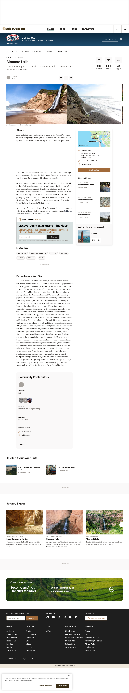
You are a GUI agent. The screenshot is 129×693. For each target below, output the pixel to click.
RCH (13, 78)
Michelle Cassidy (25, 472)
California (68, 211)
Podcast (29, 647)
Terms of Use (65, 240)
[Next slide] (122, 103)
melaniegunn (31, 409)
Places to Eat (11, 641)
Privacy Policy (55, 240)
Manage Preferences (46, 685)
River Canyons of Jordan (17, 539)
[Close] (69, 676)
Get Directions (94, 170)
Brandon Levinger (26, 125)
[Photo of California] (84, 236)
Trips (48, 627)
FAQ (86, 634)
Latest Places (11, 634)
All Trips (48, 631)
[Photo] (105, 187)
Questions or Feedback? (64, 665)
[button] (99, 60)
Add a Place (11, 650)
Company (89, 627)
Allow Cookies (62, 685)
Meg (38, 409)
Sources (21, 444)
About (87, 631)
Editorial (30, 627)
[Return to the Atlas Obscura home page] (14, 29)
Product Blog (70, 641)
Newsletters (31, 650)
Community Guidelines (74, 637)
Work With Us (70, 647)
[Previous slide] (7, 103)
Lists (27, 641)
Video (28, 644)
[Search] (125, 29)
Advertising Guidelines (94, 641)
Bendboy (21, 409)
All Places (10, 631)
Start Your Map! (110, 39)
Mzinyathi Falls (92, 539)
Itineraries (30, 637)
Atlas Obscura (64, 470)
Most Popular (11, 637)
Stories (28, 631)
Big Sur (46, 214)
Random (9, 644)
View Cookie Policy (26, 680)
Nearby (9, 647)
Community (70, 627)
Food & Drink (31, 634)
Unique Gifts (70, 644)
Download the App (98, 618)
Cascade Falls (52, 539)
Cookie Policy (90, 647)
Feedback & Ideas (72, 634)
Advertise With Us (92, 637)
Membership (70, 631)
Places (9, 627)
